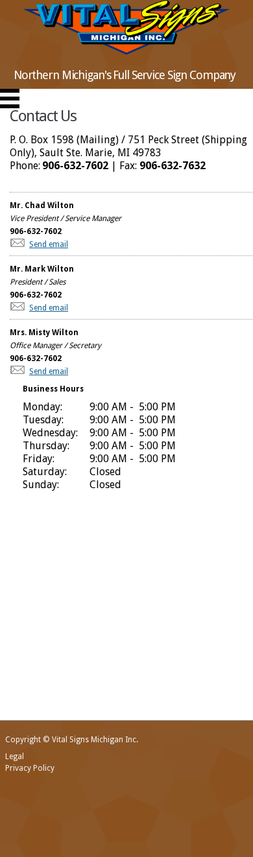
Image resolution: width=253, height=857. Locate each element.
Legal (14, 756)
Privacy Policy (29, 768)
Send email (48, 244)
